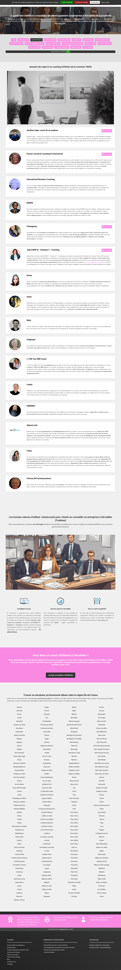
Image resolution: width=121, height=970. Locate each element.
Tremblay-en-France (101, 833)
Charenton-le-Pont (19, 805)
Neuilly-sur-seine (74, 770)
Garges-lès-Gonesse (47, 746)
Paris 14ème (74, 826)
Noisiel (74, 777)
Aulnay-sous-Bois (19, 735)
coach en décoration (53, 43)
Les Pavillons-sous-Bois (47, 847)
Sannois (101, 777)
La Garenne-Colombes (47, 795)
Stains (102, 809)
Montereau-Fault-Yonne (74, 724)
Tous (13, 40)
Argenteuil (19, 721)
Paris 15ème (74, 830)
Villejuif (101, 851)
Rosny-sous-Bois (101, 728)
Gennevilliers (47, 749)
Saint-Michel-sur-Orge (101, 767)
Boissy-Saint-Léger (19, 756)
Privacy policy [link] (105, 2)
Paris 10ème (74, 812)
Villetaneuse (101, 875)
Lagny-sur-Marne (47, 798)
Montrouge (74, 749)
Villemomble (101, 854)
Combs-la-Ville (19, 854)
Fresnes (46, 735)
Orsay (74, 791)
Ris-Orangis (101, 717)
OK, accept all (67, 2)
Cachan (19, 791)
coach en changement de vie (34, 43)
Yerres (102, 896)
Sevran (102, 798)
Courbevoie (19, 872)
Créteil (19, 875)
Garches (46, 742)
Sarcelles (101, 781)
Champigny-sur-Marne (19, 798)
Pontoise (74, 896)
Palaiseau (74, 802)
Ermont (47, 710)
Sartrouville (101, 784)
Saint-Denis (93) (102, 742)
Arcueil (19, 717)
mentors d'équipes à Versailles (94, 262)
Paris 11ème (74, 816)
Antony (19, 714)
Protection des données (13, 952)
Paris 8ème (74, 875)
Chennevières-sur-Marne (19, 826)
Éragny (47, 707)
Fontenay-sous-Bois (47, 728)
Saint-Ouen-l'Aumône (101, 770)
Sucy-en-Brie (102, 812)
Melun (74, 710)
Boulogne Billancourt (19, 767)
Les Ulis (47, 851)
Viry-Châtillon (102, 889)
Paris (74, 809)
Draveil (19, 889)
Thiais (102, 823)
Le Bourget (46, 805)
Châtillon (19, 812)
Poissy (74, 889)
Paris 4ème (74, 861)
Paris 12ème (74, 819)
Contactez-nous (11, 961)
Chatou (19, 816)
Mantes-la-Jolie (47, 886)
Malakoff (47, 882)
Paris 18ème (74, 840)
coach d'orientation (16, 43)
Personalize (95, 2)
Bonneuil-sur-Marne (19, 763)
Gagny (47, 739)
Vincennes (101, 886)
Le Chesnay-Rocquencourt (47, 809)
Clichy (19, 844)
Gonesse (47, 760)
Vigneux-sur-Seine (101, 847)
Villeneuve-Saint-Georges (101, 865)
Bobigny (19, 749)
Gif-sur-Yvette (46, 756)
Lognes (47, 868)
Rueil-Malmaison (102, 731)
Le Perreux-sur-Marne (46, 819)
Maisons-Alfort (46, 875)
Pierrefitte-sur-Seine (74, 882)
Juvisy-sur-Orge (47, 788)
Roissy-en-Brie (101, 721)
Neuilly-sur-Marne (74, 767)
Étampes (47, 714)
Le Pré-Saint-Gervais (47, 830)
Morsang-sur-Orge (74, 753)
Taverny (101, 819)
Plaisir (74, 886)
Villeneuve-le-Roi (102, 861)
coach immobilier (34, 47)
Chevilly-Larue (19, 830)
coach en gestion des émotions (72, 43)
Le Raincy (47, 833)
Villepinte (101, 872)
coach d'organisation (102, 40)
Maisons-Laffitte (47, 879)
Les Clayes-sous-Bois (46, 837)
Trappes (101, 830)
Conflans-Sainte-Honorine (19, 858)
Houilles (46, 774)
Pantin (74, 805)
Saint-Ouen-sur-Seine (101, 774)
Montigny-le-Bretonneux (74, 735)
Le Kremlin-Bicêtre (46, 812)
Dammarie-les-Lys (19, 879)
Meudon (74, 714)
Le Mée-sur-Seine (46, 816)
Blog (8, 959)
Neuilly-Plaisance (74, 763)
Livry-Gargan (47, 865)
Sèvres (102, 802)
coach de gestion (64, 40)
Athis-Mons (19, 728)
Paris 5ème (74, 865)
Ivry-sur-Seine (47, 781)
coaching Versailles (49, 952)
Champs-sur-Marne (19, 802)
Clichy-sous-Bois (19, 847)
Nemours (74, 760)
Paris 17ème (74, 837)
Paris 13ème (74, 823)
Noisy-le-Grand (74, 781)
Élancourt (19, 896)
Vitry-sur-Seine (101, 893)
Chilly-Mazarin (19, 833)
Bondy (19, 760)
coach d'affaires (36, 40)
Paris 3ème (74, 858)
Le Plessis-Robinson (47, 823)
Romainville (101, 724)
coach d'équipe (88, 40)
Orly (74, 788)
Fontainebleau (47, 721)
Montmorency (74, 742)
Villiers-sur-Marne (101, 882)
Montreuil (74, 746)
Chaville (19, 819)
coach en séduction (104, 43)
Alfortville (19, 710)
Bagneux (19, 739)
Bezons (19, 746)
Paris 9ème (74, 879)
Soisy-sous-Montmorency (102, 805)
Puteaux (101, 710)
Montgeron (74, 731)
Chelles (19, 823)
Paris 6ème (74, 868)
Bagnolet (19, 742)
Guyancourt (46, 767)
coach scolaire (75, 47)
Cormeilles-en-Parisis (19, 865)
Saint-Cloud (101, 735)
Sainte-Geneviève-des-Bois (101, 746)
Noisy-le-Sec (74, 784)
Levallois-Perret (47, 854)
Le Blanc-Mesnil (47, 802)
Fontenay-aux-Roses (46, 724)
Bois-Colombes (19, 753)
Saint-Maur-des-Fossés (101, 763)
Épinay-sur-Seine (19, 900)
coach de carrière (50, 40)
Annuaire (9, 945)
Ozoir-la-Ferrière (74, 798)
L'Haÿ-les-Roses (47, 858)
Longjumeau (47, 872)
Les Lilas (46, 840)
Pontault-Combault (74, 893)
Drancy (19, 886)
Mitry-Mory (74, 717)
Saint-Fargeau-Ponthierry (101, 749)
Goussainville (47, 763)
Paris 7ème (74, 872)
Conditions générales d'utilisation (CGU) (18, 950)
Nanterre (74, 756)
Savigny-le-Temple (101, 788)
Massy (47, 893)
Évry (47, 717)
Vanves (101, 840)
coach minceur (47, 47)
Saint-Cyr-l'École (102, 739)
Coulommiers (19, 868)
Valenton (101, 837)
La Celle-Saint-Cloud (47, 791)
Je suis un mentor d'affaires (60, 675)
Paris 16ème (74, 833)
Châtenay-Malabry (19, 809)
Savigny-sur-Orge (101, 791)
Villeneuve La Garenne (101, 858)
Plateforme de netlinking (13, 957)
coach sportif (87, 47)
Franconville (46, 731)
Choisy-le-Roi (19, 837)
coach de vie (76, 40)
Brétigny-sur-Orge (19, 774)
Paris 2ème (74, 854)
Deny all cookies (82, 2)
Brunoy (19, 781)
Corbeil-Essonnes (19, 861)
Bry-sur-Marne (19, 784)
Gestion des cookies (12, 954)
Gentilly (47, 753)
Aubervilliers (19, 731)
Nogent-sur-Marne (74, 774)
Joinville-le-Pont (47, 784)
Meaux (74, 707)
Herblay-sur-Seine (46, 770)
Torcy (101, 826)
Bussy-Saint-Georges (19, 788)
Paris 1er (74, 847)
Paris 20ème (74, 851)
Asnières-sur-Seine (19, 724)
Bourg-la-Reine (19, 770)
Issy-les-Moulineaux (47, 777)
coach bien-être (23, 40)
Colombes (19, 851)
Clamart (19, 840)
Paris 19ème (74, 844)
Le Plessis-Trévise (46, 826)
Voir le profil (107, 130)
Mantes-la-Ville (46, 889)
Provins (101, 707)
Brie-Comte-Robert (19, 777)
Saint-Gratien (102, 756)
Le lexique (10, 964)
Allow (68, 51)
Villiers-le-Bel (102, 879)
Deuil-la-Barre (19, 882)
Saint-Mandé (102, 760)
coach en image (90, 43)
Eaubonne (19, 893)
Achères (19, 707)
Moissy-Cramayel (74, 721)
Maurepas (47, 896)
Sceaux (101, 795)
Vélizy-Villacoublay (101, 844)
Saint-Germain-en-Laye (102, 753)
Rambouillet (101, 714)
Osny (74, 795)
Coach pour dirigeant (61, 47)
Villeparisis (101, 868)
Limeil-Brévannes (47, 861)
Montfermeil (74, 728)
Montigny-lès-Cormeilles (74, 739)
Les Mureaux (47, 844)
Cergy (19, 795)
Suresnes (102, 816)
